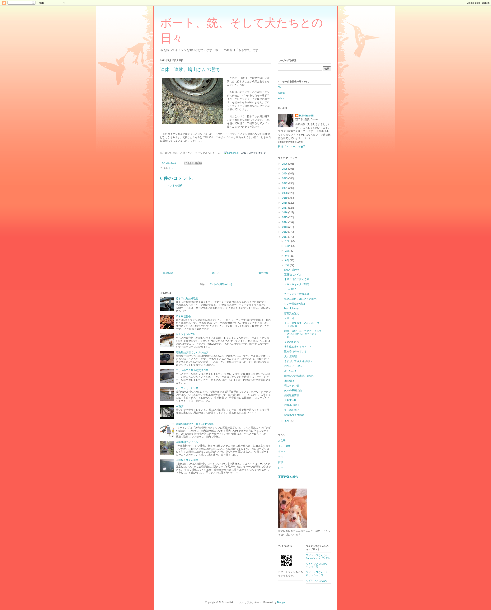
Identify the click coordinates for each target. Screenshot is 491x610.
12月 (288, 241)
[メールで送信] (186, 163)
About (281, 92)
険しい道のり (291, 269)
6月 (287, 420)
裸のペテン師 (291, 385)
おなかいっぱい (293, 366)
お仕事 (282, 440)
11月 (288, 245)
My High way (291, 308)
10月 (288, 250)
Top (280, 87)
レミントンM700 (185, 334)
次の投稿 (168, 273)
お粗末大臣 (290, 400)
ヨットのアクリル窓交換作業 (192, 370)
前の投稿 (264, 273)
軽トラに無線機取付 (187, 298)
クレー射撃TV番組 (294, 303)
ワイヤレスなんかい (317, 580)
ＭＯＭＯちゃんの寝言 (296, 284)
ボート (282, 451)
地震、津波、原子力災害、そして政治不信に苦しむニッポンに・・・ (303, 333)
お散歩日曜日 (291, 405)
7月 (287, 265)
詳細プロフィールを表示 (292, 146)
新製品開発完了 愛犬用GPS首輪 (195, 424)
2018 (285, 202)
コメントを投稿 (173, 185)
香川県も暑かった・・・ (298, 346)
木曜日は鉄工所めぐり (296, 279)
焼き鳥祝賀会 (183, 316)
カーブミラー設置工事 (296, 293)
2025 (285, 168)
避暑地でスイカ (293, 274)
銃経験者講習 (291, 395)
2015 (285, 217)
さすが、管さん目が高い (298, 361)
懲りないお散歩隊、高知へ (299, 375)
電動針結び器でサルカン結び (192, 352)
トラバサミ (290, 289)
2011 (285, 236)
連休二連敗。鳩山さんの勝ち (300, 298)
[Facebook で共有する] (197, 163)
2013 (285, 227)
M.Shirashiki (306, 115)
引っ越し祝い (291, 410)
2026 (285, 163)
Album (281, 98)
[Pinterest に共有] (200, 163)
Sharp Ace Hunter (294, 414)
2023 (285, 178)
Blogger (281, 602)
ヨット (282, 457)
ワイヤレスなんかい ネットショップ (318, 574)
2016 (285, 212)
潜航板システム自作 (187, 460)
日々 (171, 168)
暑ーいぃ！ (290, 371)
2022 (285, 183)
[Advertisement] (215, 231)
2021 (285, 188)
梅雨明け (289, 380)
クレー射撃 (284, 446)
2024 (285, 173)
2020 (285, 193)
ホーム (216, 273)
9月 (287, 255)
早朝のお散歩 (291, 341)
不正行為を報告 (288, 476)
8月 (287, 260)
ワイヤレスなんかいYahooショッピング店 (318, 557)
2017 (285, 207)
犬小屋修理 (290, 356)
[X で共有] (193, 163)
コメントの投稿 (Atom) (219, 284)
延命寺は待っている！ (296, 351)
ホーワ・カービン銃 (187, 388)
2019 (285, 197)
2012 (285, 231)
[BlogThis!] (189, 163)
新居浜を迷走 (291, 313)
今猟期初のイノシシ (187, 442)
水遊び (179, 406)
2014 (285, 222)
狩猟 (280, 462)
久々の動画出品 (293, 390)
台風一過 (289, 318)
